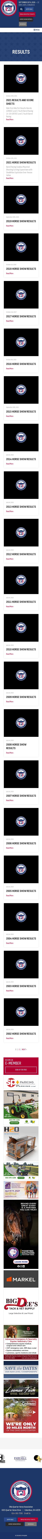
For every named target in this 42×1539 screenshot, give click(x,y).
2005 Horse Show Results (21, 891)
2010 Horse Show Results (21, 649)
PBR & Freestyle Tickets (27, 14)
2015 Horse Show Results (21, 411)
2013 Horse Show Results (21, 507)
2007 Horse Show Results (21, 796)
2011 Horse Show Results (21, 602)
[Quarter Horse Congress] (9, 8)
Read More (9, 119)
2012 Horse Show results (21, 554)
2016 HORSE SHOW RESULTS (21, 364)
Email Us (27, 1513)
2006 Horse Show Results (21, 843)
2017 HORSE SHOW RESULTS (21, 316)
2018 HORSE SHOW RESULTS (21, 269)
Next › (24, 1049)
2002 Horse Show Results (21, 1034)
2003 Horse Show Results (21, 986)
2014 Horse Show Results (21, 459)
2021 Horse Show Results (21, 162)
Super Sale (29, 9)
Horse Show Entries (26, 19)
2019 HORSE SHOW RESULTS (21, 221)
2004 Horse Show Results (21, 938)
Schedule (23, 24)
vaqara (25, 1535)
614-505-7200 (17, 1513)
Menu (37, 30)
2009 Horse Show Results (21, 697)
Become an (16, 1065)
